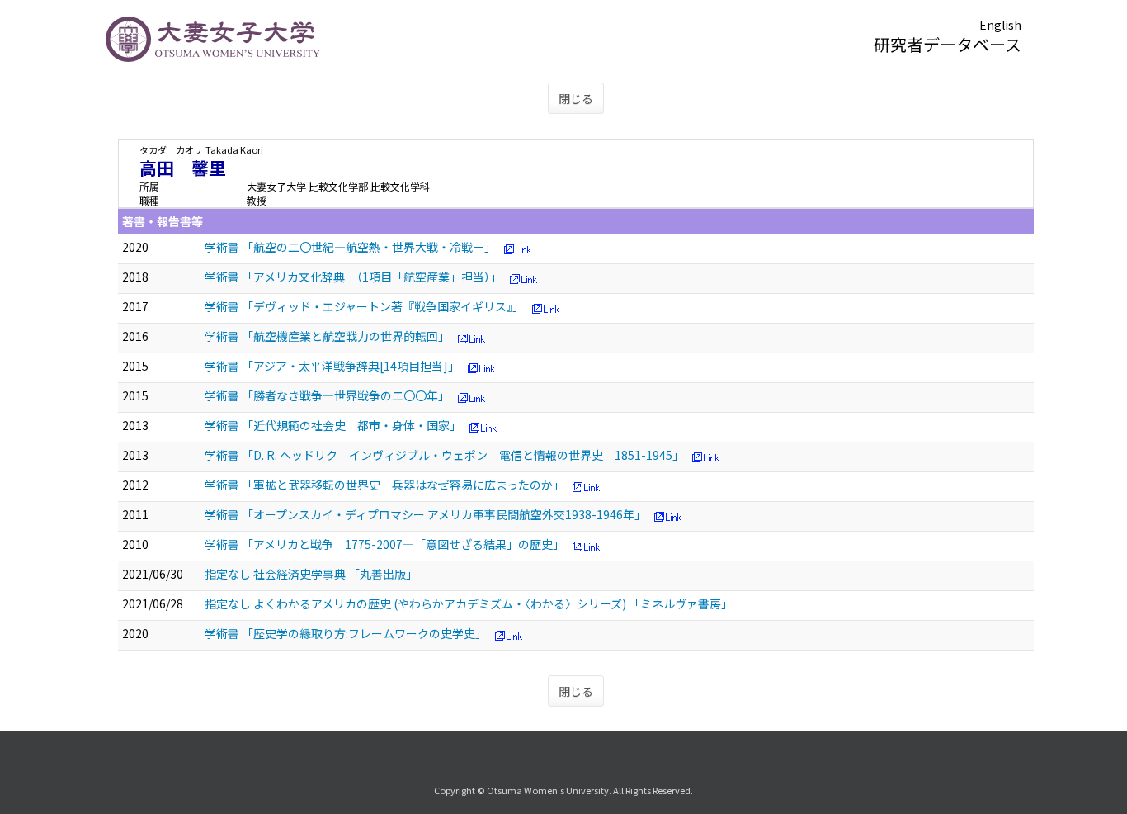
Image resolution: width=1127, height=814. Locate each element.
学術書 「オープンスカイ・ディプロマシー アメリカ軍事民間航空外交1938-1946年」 (425, 514)
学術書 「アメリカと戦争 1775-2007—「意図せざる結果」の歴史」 (384, 544)
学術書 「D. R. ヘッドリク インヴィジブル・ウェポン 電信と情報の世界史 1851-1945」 (444, 455)
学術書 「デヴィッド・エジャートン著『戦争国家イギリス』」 (364, 306)
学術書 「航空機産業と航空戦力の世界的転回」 (327, 336)
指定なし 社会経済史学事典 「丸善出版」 (311, 574)
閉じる (576, 98)
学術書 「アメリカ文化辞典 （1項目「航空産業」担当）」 (353, 276)
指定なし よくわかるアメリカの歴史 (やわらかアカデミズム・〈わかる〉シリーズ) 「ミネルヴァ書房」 (469, 603)
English (1000, 25)
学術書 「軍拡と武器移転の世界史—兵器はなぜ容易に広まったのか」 (384, 484)
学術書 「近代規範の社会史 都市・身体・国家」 (333, 425)
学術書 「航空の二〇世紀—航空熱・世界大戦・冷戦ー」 (350, 247)
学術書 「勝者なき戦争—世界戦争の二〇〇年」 (327, 395)
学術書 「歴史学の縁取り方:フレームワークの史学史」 (346, 633)
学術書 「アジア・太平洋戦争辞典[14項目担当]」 (332, 365)
